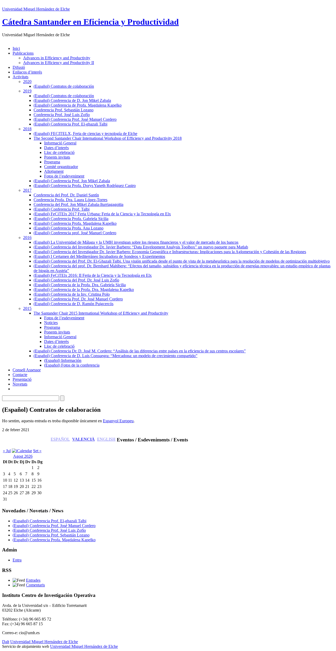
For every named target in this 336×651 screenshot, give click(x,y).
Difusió (19, 67)
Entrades (33, 580)
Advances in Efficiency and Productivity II (58, 62)
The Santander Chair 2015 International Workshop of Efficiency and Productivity (101, 313)
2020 (27, 81)
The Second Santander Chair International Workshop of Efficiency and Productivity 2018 (108, 138)
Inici (16, 48)
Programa (52, 162)
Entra (17, 560)
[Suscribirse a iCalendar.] (22, 451)
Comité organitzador (61, 166)
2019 (27, 91)
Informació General (60, 143)
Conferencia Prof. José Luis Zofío (62, 114)
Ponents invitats (57, 157)
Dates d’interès (56, 147)
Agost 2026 (23, 456)
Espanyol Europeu (118, 421)
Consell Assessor (27, 370)
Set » (37, 451)
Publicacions (23, 53)
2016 (27, 237)
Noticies (51, 322)
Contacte (20, 374)
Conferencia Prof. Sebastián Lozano (63, 110)
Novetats (20, 384)
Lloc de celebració (59, 152)
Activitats (20, 77)
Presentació (22, 379)
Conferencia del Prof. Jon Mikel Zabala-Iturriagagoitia (78, 204)
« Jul (7, 451)
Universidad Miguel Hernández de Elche (36, 9)
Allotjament (54, 171)
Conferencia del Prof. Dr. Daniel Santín (66, 195)
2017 (27, 190)
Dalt (5, 641)
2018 (27, 129)
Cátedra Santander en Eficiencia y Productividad (90, 22)
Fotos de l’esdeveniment (64, 176)
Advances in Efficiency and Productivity (56, 58)
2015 (27, 308)
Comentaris (35, 585)
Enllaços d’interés (27, 72)
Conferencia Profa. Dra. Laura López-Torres (70, 199)
